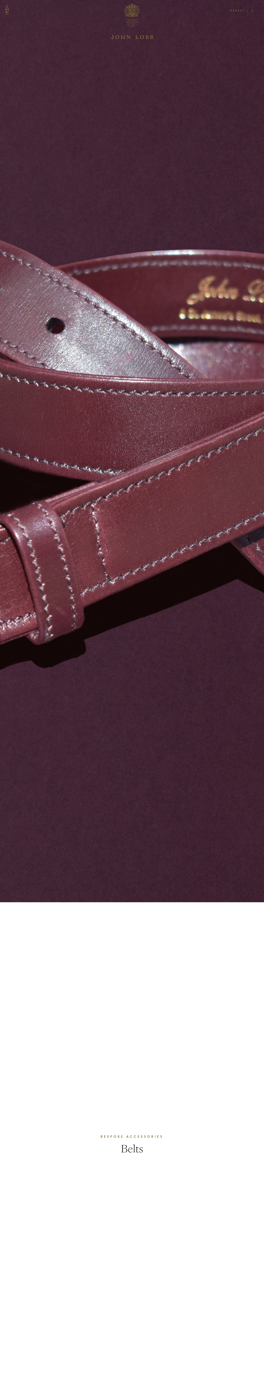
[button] (242, 10)
